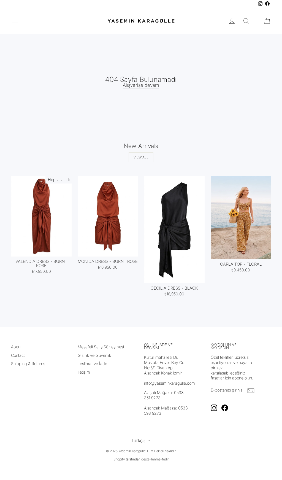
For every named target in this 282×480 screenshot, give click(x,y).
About (16, 346)
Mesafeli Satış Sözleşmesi (101, 346)
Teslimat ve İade (92, 363)
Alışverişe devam (141, 85)
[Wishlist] (256, 21)
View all (141, 157)
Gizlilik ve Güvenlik (94, 355)
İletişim (84, 372)
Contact (18, 355)
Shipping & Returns (28, 363)
